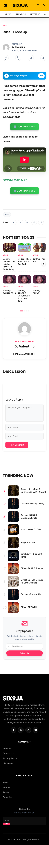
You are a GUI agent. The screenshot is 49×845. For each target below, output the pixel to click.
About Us (7, 748)
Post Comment (17, 445)
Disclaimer (8, 763)
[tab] (21, 310)
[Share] (43, 58)
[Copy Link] (41, 222)
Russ (7, 215)
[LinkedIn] (27, 222)
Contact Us (8, 753)
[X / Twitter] (20, 222)
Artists (6, 792)
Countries (7, 797)
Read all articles (23, 354)
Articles (6, 787)
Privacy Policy (10, 758)
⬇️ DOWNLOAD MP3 (24, 126)
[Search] (38, 5)
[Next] (44, 264)
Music (5, 25)
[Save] (31, 58)
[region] (24, 277)
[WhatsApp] (34, 222)
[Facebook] (13, 222)
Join (41, 76)
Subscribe (24, 653)
